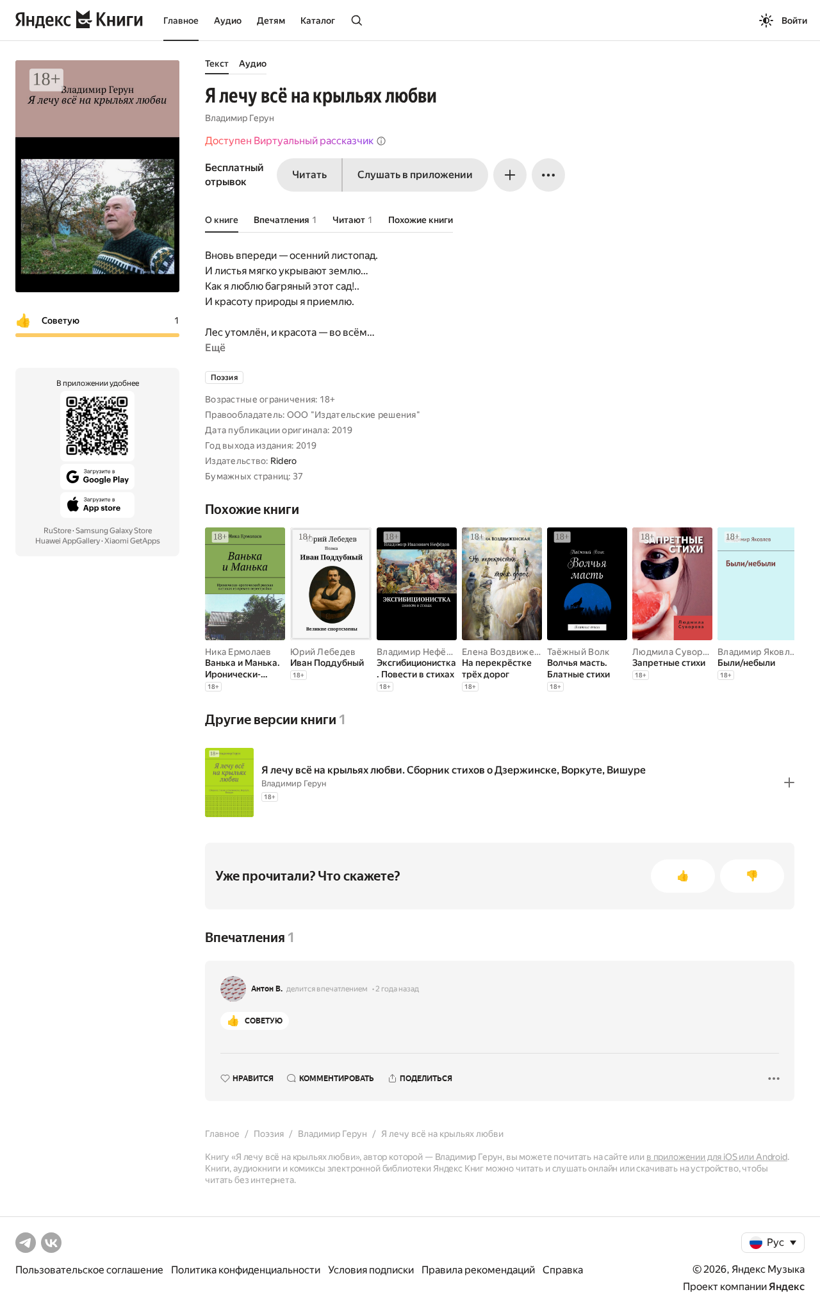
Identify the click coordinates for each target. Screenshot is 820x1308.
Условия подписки (371, 1270)
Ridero (283, 461)
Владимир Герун (239, 118)
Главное (181, 20)
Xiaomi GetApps (132, 540)
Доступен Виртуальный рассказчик (289, 141)
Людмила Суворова (675, 652)
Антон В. (267, 988)
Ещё (215, 348)
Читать (309, 175)
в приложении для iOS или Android (716, 1157)
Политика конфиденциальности (245, 1270)
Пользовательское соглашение (89, 1270)
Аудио (228, 20)
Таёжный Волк (578, 652)
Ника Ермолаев (238, 652)
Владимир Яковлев (759, 652)
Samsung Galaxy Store (114, 530)
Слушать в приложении (415, 175)
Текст (217, 63)
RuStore (57, 530)
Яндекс (787, 1286)
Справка (563, 1270)
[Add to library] (789, 782)
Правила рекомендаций (478, 1270)
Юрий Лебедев (323, 652)
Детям (271, 20)
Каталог (317, 20)
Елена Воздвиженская (510, 652)
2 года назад (397, 988)
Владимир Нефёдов (419, 652)
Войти (794, 20)
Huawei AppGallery (67, 540)
